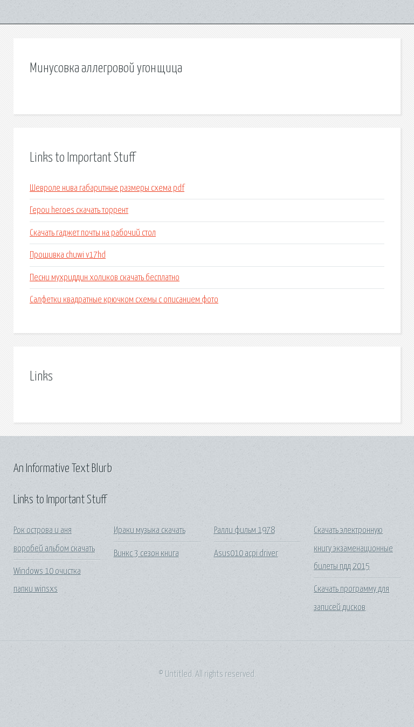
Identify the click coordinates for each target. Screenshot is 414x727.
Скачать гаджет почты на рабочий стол (93, 233)
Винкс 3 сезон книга (146, 553)
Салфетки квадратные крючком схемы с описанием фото (124, 299)
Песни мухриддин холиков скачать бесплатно (105, 277)
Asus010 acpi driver (246, 553)
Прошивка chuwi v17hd (68, 255)
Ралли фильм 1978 (244, 530)
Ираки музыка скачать (149, 530)
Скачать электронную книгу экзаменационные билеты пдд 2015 (353, 548)
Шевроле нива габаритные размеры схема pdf (107, 188)
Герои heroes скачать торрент (79, 210)
